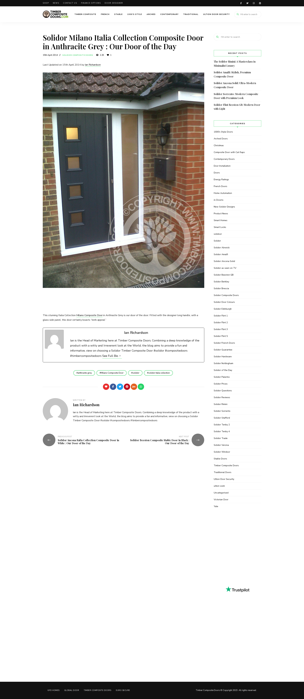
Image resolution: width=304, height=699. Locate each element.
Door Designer (114, 3)
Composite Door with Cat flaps (229, 152)
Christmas (219, 145)
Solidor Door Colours (224, 302)
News (56, 3)
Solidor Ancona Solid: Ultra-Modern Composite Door (235, 85)
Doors (217, 172)
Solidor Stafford (222, 417)
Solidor (217, 240)
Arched (151, 14)
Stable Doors (220, 458)
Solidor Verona (221, 445)
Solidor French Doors (224, 342)
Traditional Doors (222, 472)
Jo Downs (218, 199)
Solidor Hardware (223, 356)
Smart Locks (220, 227)
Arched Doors (221, 138)
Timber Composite (85, 14)
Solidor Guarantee (223, 349)
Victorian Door (221, 499)
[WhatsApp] (141, 387)
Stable (118, 14)
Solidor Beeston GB (224, 274)
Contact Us (70, 3)
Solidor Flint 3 (221, 329)
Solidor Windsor (222, 451)
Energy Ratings (221, 179)
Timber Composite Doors (226, 465)
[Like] (106, 387)
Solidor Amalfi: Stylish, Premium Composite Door (232, 74)
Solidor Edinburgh (223, 308)
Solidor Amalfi (221, 254)
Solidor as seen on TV (225, 268)
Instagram (253, 3)
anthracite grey (85, 373)
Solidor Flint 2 (221, 322)
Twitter (247, 3)
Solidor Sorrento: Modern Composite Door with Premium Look (236, 96)
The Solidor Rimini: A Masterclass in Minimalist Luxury (235, 63)
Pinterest (260, 3)
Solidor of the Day (223, 370)
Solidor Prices (221, 383)
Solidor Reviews (222, 397)
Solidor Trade (221, 438)
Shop (46, 3)
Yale (216, 506)
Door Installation (222, 165)
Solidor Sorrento (222, 411)
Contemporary (169, 14)
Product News (221, 213)
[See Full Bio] (120, 355)
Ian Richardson (93, 65)
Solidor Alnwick (222, 247)
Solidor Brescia (221, 288)
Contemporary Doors (224, 159)
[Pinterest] (127, 387)
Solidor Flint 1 (221, 315)
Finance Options (91, 3)
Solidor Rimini (220, 404)
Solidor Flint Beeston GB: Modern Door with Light (237, 107)
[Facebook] (113, 387)
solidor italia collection (159, 373)
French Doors (220, 186)
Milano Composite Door (89, 315)
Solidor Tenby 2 (222, 424)
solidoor (218, 233)
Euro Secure (123, 690)
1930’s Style (134, 14)
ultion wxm (219, 485)
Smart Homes (220, 220)
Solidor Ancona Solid (224, 261)
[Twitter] (120, 387)
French (105, 14)
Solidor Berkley (221, 281)
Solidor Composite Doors (77, 55)
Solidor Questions (223, 390)
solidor (136, 373)
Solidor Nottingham (223, 363)
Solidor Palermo (222, 376)
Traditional (190, 14)
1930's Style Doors (223, 131)
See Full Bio (110, 356)
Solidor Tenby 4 (222, 431)
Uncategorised (221, 492)
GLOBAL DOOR (71, 690)
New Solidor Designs (224, 206)
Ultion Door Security (216, 14)
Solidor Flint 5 (221, 336)
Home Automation (223, 193)
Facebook (241, 3)
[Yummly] (134, 387)
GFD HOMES (54, 690)
